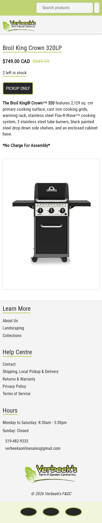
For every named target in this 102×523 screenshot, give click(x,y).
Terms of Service (17, 393)
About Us (10, 321)
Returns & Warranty (19, 379)
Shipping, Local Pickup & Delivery (31, 371)
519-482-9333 (16, 441)
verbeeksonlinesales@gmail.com (32, 448)
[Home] (19, 26)
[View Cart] (96, 8)
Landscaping (13, 328)
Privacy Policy (14, 386)
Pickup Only (18, 88)
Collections (12, 335)
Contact (9, 364)
